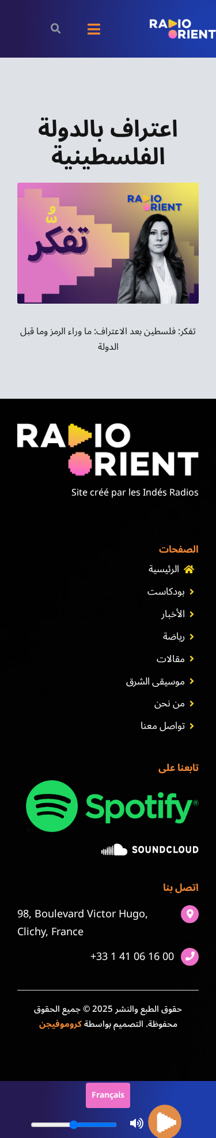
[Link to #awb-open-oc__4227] (56, 28)
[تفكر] (108, 187)
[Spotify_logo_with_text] (112, 785)
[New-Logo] (183, 23)
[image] (150, 848)
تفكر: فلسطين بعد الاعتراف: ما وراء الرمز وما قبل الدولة (108, 339)
